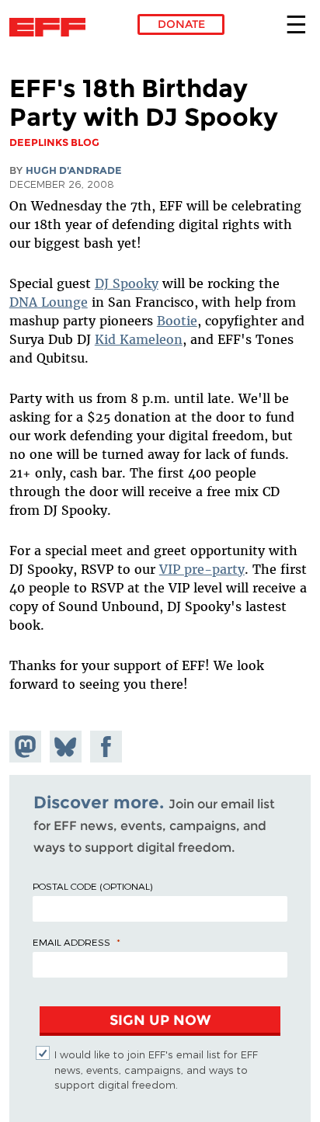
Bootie (177, 320)
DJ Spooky (126, 283)
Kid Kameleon (139, 339)
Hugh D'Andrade (74, 170)
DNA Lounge (48, 302)
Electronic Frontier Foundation (51, 27)
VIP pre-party (202, 569)
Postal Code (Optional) (92, 886)
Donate (181, 24)
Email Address (71, 941)
